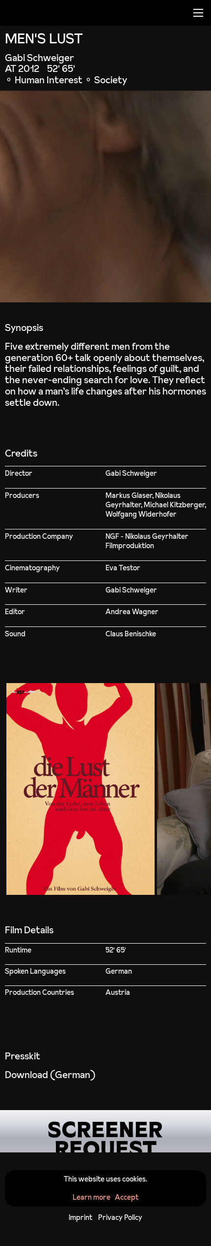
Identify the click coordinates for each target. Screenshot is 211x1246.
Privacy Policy (120, 1217)
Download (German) (50, 1074)
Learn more (91, 1197)
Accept (126, 1197)
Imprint (80, 1217)
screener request (105, 1131)
